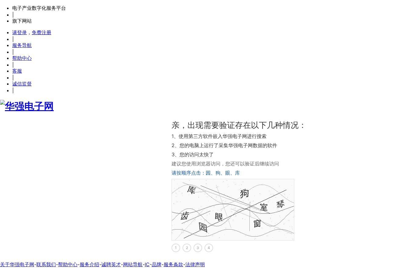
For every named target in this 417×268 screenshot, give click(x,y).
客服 (17, 71)
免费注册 (41, 32)
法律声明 (195, 264)
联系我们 (46, 264)
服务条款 (173, 264)
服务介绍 (89, 264)
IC (147, 264)
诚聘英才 (111, 264)
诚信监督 (22, 84)
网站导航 (133, 264)
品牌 (156, 264)
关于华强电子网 (17, 264)
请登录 (19, 32)
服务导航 (22, 45)
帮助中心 (22, 58)
